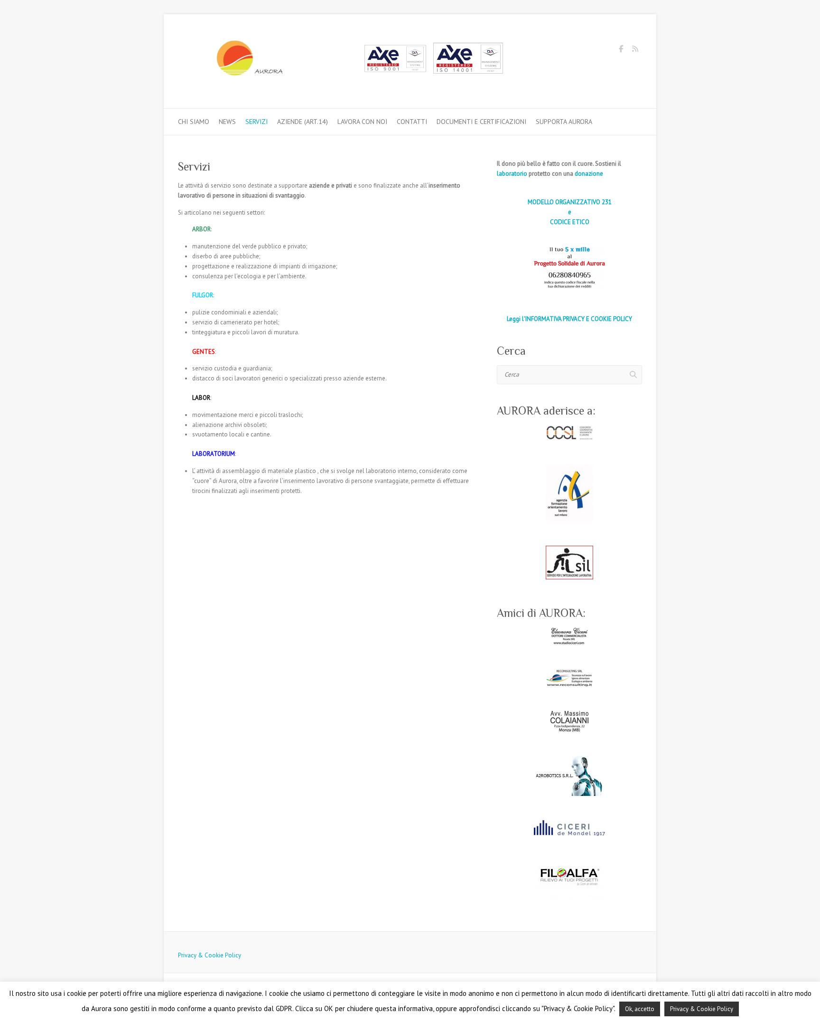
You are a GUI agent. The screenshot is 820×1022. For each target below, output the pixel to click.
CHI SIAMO (193, 121)
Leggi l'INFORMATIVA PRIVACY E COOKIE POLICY (569, 319)
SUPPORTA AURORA (564, 121)
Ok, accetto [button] (639, 1009)
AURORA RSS (635, 50)
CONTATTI (412, 121)
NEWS (227, 121)
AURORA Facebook (621, 50)
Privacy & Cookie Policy (209, 955)
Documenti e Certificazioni (481, 121)
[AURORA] (344, 61)
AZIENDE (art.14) (302, 121)
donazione (589, 174)
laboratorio (512, 174)
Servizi (256, 121)
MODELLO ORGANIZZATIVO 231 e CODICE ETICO (570, 212)
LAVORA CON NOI (362, 121)
